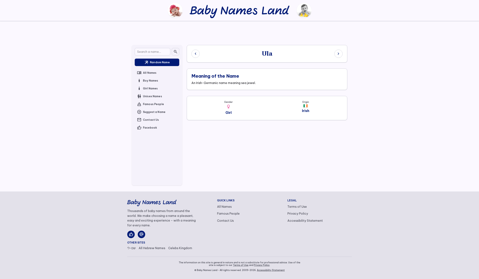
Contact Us (148, 119)
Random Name (157, 62)
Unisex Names (149, 96)
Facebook (147, 127)
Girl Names (147, 88)
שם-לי (131, 248)
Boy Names (147, 80)
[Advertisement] (239, 32)
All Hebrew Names (152, 248)
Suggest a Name (151, 112)
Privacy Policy (297, 213)
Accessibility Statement (305, 220)
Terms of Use (297, 206)
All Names (146, 72)
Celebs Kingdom (180, 248)
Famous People (150, 104)
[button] (228, 106)
